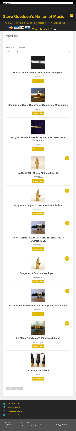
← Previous (11, 388)
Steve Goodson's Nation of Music (33, 16)
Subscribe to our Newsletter (16, 404)
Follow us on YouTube (14, 415)
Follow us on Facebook (15, 411)
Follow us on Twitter (14, 407)
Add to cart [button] (39, 81)
